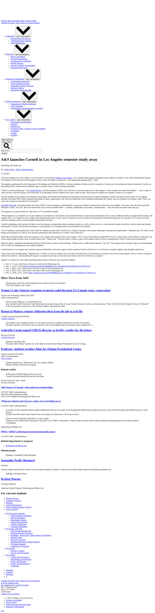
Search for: (5, 151)
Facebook (9, 574)
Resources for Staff (18, 540)
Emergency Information (15, 607)
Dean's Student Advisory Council (18, 507)
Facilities (14, 135)
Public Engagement (13, 102)
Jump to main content (28, 21)
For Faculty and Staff (14, 529)
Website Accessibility (14, 600)
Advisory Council (17, 551)
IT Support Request (18, 544)
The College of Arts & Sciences (28, 23)
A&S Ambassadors (18, 43)
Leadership (15, 131)
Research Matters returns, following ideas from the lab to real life (42, 311)
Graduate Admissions (19, 527)
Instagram (9, 570)
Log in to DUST (12, 509)
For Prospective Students (15, 513)
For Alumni (10, 548)
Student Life (15, 126)
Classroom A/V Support (20, 546)
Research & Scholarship (15, 79)
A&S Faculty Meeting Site (21, 531)
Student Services (17, 63)
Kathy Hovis (10, 170)
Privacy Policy (11, 602)
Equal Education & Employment (18, 605)
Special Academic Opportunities (23, 65)
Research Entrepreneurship (21, 90)
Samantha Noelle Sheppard (18, 460)
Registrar (9, 503)
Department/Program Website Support (25, 542)
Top (2, 611)
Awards (14, 133)
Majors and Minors (18, 57)
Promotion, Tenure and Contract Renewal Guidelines (31, 535)
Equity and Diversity (19, 562)
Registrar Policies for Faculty (22, 533)
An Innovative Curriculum (21, 61)
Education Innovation (19, 68)
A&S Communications (24, 170)
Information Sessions (19, 520)
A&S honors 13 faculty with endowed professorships (27, 387)
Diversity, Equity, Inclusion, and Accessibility (28, 129)
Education (10, 54)
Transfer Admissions (18, 524)
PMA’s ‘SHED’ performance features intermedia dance (28, 431)
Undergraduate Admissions (21, 516)
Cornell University (8, 23)
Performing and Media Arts (16, 446)
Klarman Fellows (17, 88)
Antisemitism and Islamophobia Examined (27, 108)
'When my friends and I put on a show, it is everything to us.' (31, 401)
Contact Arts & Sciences (20, 557)
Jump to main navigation (10, 21)
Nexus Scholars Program (20, 84)
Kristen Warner (11, 478)
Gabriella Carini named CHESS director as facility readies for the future (46, 330)
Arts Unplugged (17, 106)
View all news (6, 358)
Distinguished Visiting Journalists (23, 104)
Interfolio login (16, 538)
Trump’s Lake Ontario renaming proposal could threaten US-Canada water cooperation (55, 290)
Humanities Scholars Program (22, 86)
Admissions (10, 36)
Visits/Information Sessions (21, 41)
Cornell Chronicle (8, 319)
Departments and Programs (21, 122)
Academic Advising (13, 501)
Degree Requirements (19, 59)
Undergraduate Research (20, 81)
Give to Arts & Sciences (20, 553)
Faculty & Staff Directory (20, 564)
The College (10, 120)
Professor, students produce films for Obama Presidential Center (41, 349)
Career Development (14, 505)
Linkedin (9, 572)
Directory (14, 124)
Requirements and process (21, 39)
